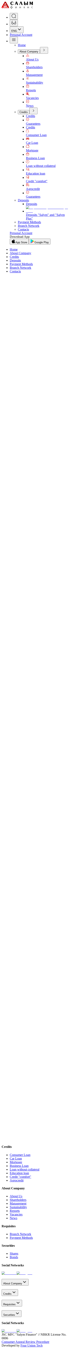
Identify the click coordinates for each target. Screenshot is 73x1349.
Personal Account (21, 34)
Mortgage (32, 150)
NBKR (30, 633)
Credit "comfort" (36, 181)
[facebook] (9, 1273)
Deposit (21, 573)
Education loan (35, 173)
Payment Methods (29, 222)
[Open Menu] (14, 40)
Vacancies (32, 98)
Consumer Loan (36, 135)
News (29, 105)
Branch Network (28, 225)
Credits (23, 112)
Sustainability (34, 82)
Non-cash (18, 633)
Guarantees (33, 123)
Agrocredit (33, 189)
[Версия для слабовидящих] (14, 23)
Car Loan (32, 142)
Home (22, 45)
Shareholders (34, 67)
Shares (14, 1253)
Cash (6, 633)
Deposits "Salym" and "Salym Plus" (45, 216)
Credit (12, 573)
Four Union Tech (31, 1345)
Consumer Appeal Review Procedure (25, 1342)
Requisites (9, 1304)
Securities (9, 1314)
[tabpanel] (36, 766)
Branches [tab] (8, 726)
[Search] (14, 16)
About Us (32, 59)
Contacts (23, 229)
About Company (28, 51)
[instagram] (24, 1273)
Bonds (14, 1257)
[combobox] (17, 29)
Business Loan (35, 158)
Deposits (23, 200)
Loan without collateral (41, 166)
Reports (31, 90)
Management (34, 75)
